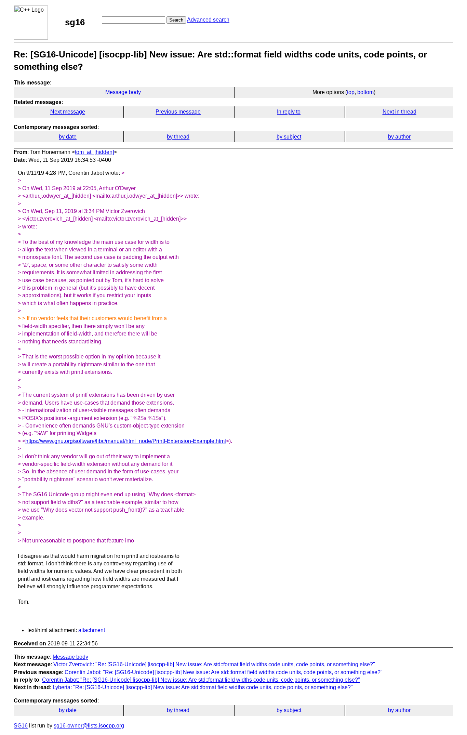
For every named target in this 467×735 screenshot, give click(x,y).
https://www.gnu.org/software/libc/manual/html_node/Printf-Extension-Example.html (125, 441)
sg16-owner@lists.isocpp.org (89, 726)
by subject (289, 137)
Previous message (178, 112)
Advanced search (208, 20)
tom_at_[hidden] (94, 152)
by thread (178, 137)
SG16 (21, 726)
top (351, 92)
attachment (91, 630)
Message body (123, 92)
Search (176, 20)
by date (68, 137)
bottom (365, 92)
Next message (67, 112)
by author (399, 137)
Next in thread (399, 112)
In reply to (289, 112)
